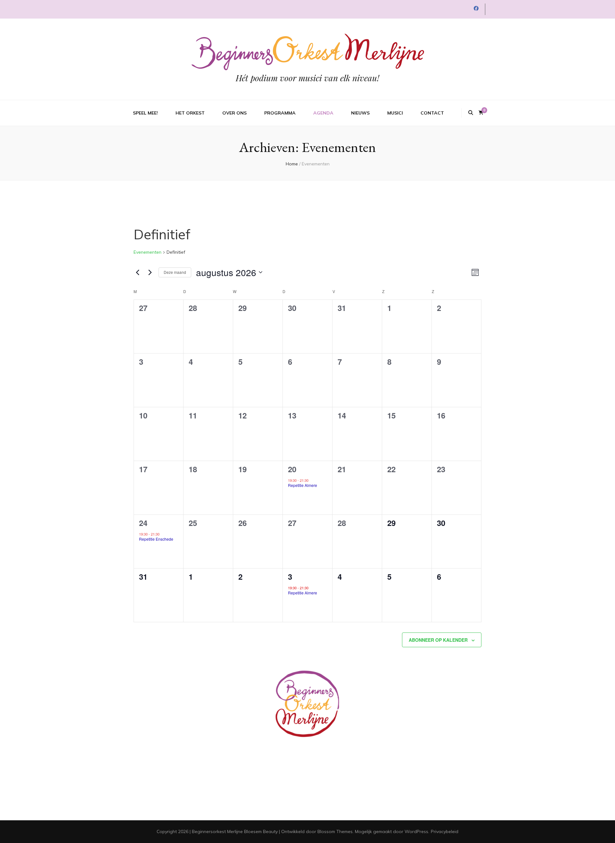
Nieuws (360, 113)
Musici (395, 113)
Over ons (234, 113)
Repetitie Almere (302, 485)
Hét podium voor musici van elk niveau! (307, 78)
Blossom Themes (335, 831)
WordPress (416, 831)
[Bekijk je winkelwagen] (481, 112)
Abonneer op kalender (438, 640)
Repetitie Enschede (156, 539)
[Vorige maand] (137, 272)
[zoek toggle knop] (470, 113)
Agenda (323, 113)
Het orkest (190, 113)
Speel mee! (145, 113)
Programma (280, 113)
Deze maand (175, 272)
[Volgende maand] (150, 272)
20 (292, 469)
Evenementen (147, 252)
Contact (432, 113)
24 (143, 522)
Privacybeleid (444, 831)
